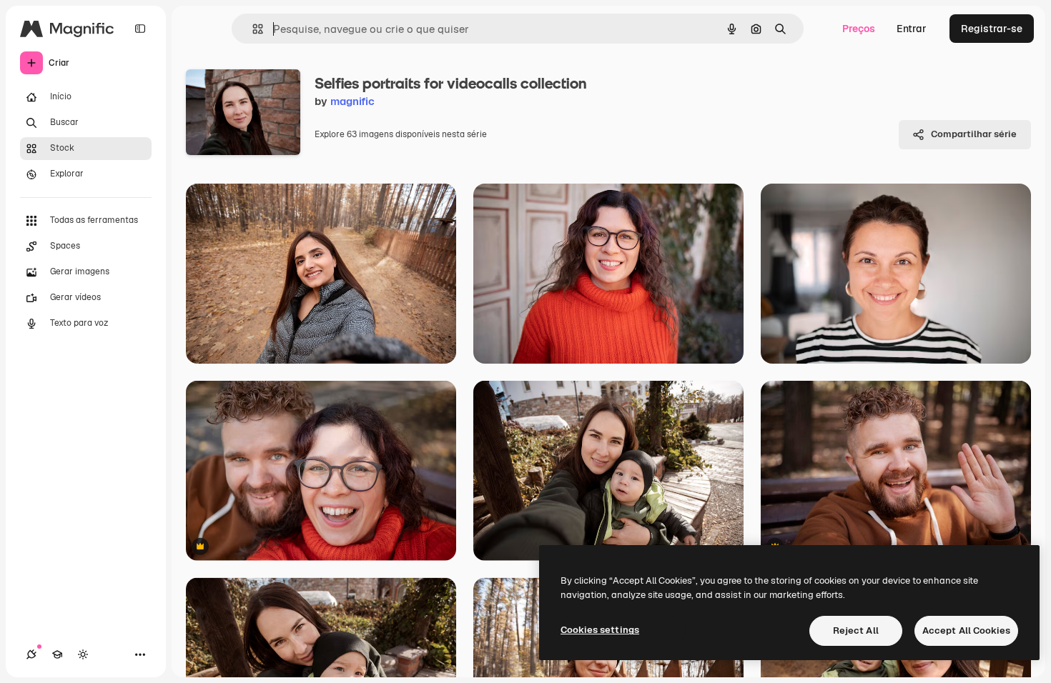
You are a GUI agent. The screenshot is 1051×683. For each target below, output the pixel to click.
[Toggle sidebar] (140, 28)
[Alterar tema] (82, 654)
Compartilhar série (974, 134)
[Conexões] (31, 654)
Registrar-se (991, 28)
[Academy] (57, 654)
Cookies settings (600, 630)
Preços (858, 28)
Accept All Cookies (966, 630)
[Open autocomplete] (252, 29)
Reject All (856, 630)
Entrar (912, 28)
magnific (352, 101)
